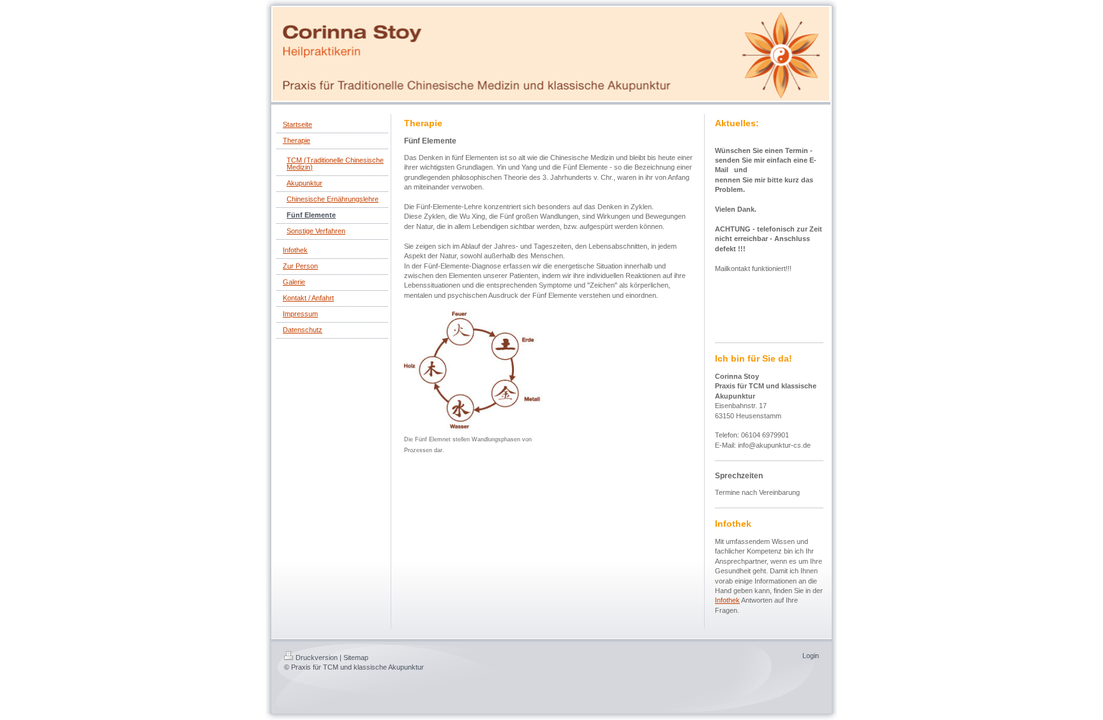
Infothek (727, 600)
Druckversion (317, 657)
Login (810, 655)
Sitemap (355, 657)
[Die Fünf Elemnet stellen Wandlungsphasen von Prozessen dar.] (474, 370)
